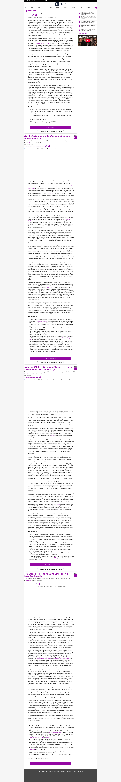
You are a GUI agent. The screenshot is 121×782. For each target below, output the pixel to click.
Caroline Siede (28, 142)
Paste (25, 1)
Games (64, 7)
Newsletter (88, 7)
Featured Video (83, 33)
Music (57, 7)
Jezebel (34, 1)
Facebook (63, 771)
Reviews (28, 15)
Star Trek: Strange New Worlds (37, 146)
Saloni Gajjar (28, 580)
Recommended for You (85, 10)
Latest (31, 7)
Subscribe (73, 7)
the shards (32, 377)
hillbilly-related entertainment (42, 43)
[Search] (25, 8)
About (39, 771)
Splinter (38, 1)
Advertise (51, 771)
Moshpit (47, 1)
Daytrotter (43, 1)
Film (51, 7)
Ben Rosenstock (29, 373)
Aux (81, 7)
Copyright (69, 771)
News (38, 7)
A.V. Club (29, 1)
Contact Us (80, 771)
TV (44, 7)
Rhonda (58, 504)
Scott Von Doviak (29, 13)
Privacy (74, 771)
